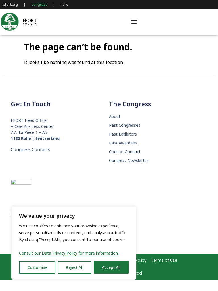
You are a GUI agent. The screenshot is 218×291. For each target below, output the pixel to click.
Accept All (111, 267)
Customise (37, 267)
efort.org (10, 4)
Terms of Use (164, 260)
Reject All (74, 267)
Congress (39, 4)
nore (64, 4)
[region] (73, 243)
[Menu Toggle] (134, 22)
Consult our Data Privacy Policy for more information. (69, 253)
